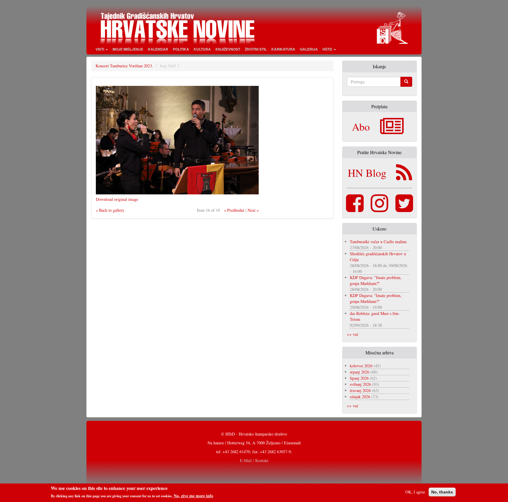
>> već (352, 334)
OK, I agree (415, 492)
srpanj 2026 (359, 372)
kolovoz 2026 (361, 365)
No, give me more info (193, 496)
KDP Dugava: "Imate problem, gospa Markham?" (376, 280)
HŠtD (327, 49)
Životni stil (256, 49)
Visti (100, 49)
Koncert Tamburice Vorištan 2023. (124, 66)
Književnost (227, 49)
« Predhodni (234, 210)
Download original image (117, 199)
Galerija (309, 49)
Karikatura (283, 49)
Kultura (202, 49)
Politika (181, 49)
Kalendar (158, 49)
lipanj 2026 (359, 378)
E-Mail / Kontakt (254, 460)
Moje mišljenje (128, 49)
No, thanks (442, 492)
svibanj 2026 (360, 384)
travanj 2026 (360, 390)
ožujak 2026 (360, 396)
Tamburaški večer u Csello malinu (378, 241)
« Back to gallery (110, 210)
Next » (253, 210)
